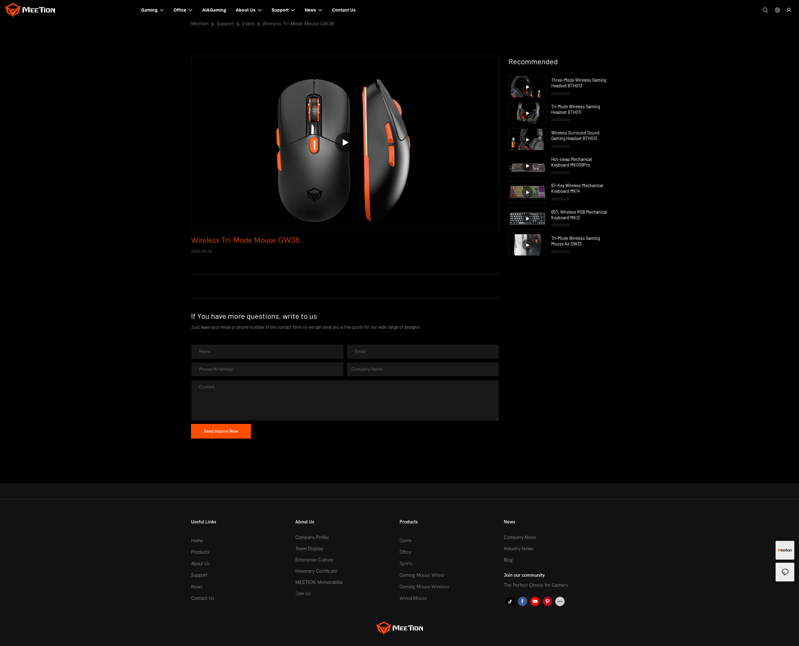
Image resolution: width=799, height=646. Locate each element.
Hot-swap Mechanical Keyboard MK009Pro (571, 162)
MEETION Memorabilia (319, 582)
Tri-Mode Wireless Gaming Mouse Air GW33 (575, 241)
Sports (406, 563)
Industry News (518, 548)
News (197, 587)
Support (225, 24)
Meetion (199, 24)
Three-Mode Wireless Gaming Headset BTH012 (578, 82)
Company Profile (312, 537)
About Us (200, 563)
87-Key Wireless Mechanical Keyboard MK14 (577, 188)
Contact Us (202, 598)
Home (197, 540)
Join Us (303, 593)
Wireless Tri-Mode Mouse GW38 (298, 24)
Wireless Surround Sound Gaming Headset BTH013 (575, 135)
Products (200, 552)
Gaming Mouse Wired (422, 575)
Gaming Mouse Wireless (424, 587)
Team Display (309, 548)
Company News (520, 537)
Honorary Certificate (316, 571)
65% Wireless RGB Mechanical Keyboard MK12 (579, 214)
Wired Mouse (413, 598)
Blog (508, 560)
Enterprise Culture (314, 560)
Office (405, 552)
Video (248, 24)
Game (406, 540)
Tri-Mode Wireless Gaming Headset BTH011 (575, 109)
